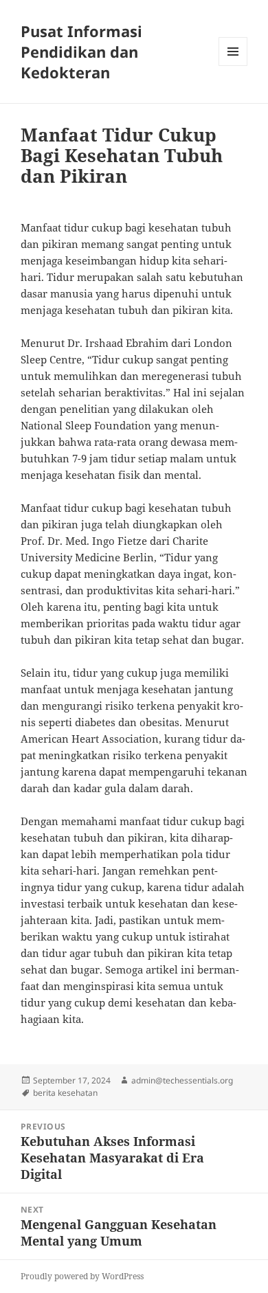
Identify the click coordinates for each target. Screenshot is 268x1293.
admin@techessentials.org (182, 1080)
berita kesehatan (65, 1093)
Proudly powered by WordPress (82, 1276)
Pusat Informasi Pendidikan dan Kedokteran (81, 51)
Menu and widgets (233, 65)
